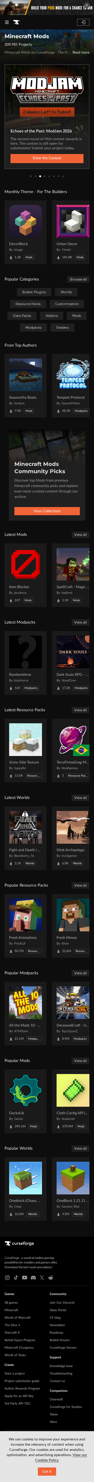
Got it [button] (47, 1471)
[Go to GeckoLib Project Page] (26, 1101)
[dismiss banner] (86, 5)
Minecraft (11, 1310)
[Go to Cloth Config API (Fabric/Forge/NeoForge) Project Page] (73, 1101)
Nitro (53, 1422)
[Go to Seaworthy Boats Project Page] (26, 386)
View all (80, 535)
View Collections (47, 511)
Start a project (15, 1373)
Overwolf (56, 1399)
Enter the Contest (47, 158)
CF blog (55, 1317)
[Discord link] (33, 1277)
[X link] (42, 1277)
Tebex (54, 1414)
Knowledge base (61, 1366)
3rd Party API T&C (17, 1403)
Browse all (78, 279)
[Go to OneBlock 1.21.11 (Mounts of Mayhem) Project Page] (73, 1189)
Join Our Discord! (62, 1302)
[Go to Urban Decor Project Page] (73, 232)
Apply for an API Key (19, 1396)
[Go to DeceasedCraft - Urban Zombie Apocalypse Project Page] (73, 1013)
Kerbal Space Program (20, 1340)
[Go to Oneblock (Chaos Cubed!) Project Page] (26, 1189)
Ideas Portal (58, 1310)
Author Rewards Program (22, 1388)
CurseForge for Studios (66, 1407)
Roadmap (56, 1332)
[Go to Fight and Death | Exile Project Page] (26, 838)
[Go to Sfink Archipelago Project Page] (73, 838)
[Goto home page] (16, 22)
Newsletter (57, 1325)
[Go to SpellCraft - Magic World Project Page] (73, 575)
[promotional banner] (47, 7)
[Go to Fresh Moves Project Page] (73, 926)
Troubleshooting (61, 1373)
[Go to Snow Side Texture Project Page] (26, 750)
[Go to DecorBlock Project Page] (26, 232)
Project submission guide (22, 1381)
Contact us (57, 1381)
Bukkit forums (60, 1340)
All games (11, 1302)
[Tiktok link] (16, 1277)
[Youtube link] (24, 1277)
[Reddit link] (50, 1277)
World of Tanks (15, 1355)
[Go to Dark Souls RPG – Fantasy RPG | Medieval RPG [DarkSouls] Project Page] (73, 663)
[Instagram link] (7, 1277)
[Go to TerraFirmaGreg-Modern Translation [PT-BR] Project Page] (73, 750)
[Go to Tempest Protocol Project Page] (73, 386)
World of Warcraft (18, 1317)
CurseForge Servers (63, 1347)
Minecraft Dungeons (19, 1347)
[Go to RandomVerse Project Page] (26, 663)
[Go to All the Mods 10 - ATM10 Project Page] (26, 1013)
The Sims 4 (12, 1325)
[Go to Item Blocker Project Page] (26, 575)
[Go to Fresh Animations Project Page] (26, 926)
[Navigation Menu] (7, 22)
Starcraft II (12, 1332)
